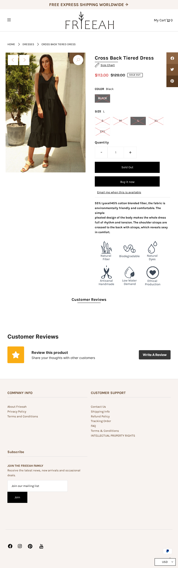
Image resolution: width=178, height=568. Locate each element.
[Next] (24, 60)
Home (11, 44)
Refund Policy (100, 416)
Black (102, 98)
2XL (102, 131)
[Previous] (13, 60)
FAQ (93, 426)
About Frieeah (17, 406)
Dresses (28, 44)
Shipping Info (100, 411)
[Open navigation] (17, 19)
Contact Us (98, 406)
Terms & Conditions (105, 430)
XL (156, 120)
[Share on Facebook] (172, 58)
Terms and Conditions (22, 416)
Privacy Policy (16, 411)
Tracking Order (101, 421)
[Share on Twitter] (172, 70)
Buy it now (127, 182)
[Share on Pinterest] (172, 81)
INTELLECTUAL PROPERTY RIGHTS (113, 435)
